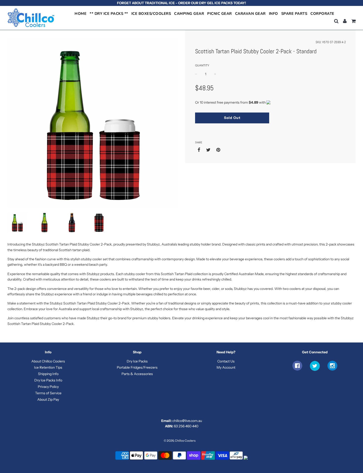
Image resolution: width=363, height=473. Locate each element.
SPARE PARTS (294, 13)
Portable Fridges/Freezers (137, 367)
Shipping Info (48, 374)
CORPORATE (322, 13)
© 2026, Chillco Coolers (180, 440)
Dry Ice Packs (137, 361)
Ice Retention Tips (48, 367)
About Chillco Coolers (48, 361)
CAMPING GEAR (189, 13)
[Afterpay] (236, 459)
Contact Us (226, 361)
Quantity (202, 65)
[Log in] (345, 21)
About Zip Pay (48, 399)
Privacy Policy (48, 386)
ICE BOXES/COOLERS (151, 13)
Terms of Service (48, 393)
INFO (273, 13)
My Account (226, 367)
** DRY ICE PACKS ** (109, 13)
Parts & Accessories (137, 374)
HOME (80, 13)
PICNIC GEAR (219, 13)
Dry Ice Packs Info (48, 380)
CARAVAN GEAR (250, 13)
